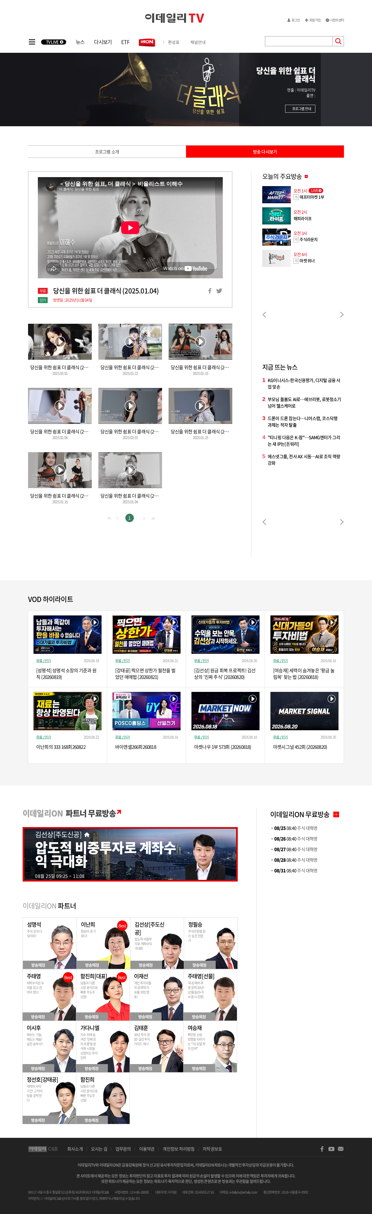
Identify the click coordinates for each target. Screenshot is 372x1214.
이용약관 (147, 1148)
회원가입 (315, 20)
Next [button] (342, 315)
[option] (303, 315)
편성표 (173, 42)
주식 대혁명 (296, 828)
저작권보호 (212, 1148)
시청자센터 (337, 20)
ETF (125, 42)
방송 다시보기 (265, 151)
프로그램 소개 (107, 151)
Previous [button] (264, 315)
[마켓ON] (148, 42)
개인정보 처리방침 (178, 1148)
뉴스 (80, 42)
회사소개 (75, 1148)
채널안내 (198, 42)
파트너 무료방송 (69, 813)
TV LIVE (52, 42)
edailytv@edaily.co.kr (243, 1192)
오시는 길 (99, 1148)
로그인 (296, 20)
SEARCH (338, 41)
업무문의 (123, 1148)
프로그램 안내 (301, 108)
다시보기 (103, 42)
